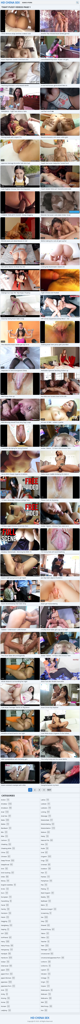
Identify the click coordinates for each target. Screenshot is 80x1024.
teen (44, 945)
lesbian (45, 804)
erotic (4, 889)
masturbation (48, 828)
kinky (4, 994)
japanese (6, 982)
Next (49, 790)
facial (4, 905)
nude (44, 848)
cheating (6, 844)
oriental (45, 864)
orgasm (46, 856)
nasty (44, 836)
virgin (45, 982)
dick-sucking (7, 873)
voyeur (45, 986)
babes (5, 824)
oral (44, 852)
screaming (46, 913)
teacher (45, 941)
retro (44, 905)
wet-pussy (46, 1006)
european (6, 897)
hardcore (6, 958)
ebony (5, 881)
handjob (6, 954)
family (5, 909)
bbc (4, 832)
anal (4, 812)
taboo (45, 933)
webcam (46, 994)
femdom (6, 913)
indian (5, 962)
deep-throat (7, 860)
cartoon (5, 840)
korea (5, 1002)
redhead (46, 901)
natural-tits (46, 840)
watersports (46, 990)
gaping (5, 929)
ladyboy (6, 1010)
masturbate (46, 820)
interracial (6, 966)
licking (45, 812)
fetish (5, 917)
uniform (45, 962)
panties (45, 877)
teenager (46, 950)
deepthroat (6, 864)
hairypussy (6, 950)
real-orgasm (47, 893)
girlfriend (6, 937)
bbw (4, 836)
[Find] (77, 2)
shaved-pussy (47, 929)
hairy (5, 941)
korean (5, 1006)
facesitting (6, 901)
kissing (5, 998)
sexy (44, 921)
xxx (44, 1010)
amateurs (6, 808)
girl (4, 933)
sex (44, 917)
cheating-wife (7, 848)
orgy (44, 860)
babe (5, 820)
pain (44, 873)
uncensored (47, 954)
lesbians (46, 808)
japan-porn (6, 974)
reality (45, 897)
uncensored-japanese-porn (52, 958)
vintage (45, 978)
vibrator (45, 974)
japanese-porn (8, 986)
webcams (46, 998)
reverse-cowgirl (48, 909)
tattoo (45, 937)
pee (44, 885)
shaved (45, 925)
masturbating (47, 824)
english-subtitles (8, 885)
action (5, 800)
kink (4, 990)
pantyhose (46, 881)
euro (4, 893)
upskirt (45, 970)
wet (44, 1002)
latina (45, 800)
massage (46, 816)
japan (5, 970)
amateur (6, 804)
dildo (4, 877)
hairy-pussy (7, 945)
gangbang (6, 925)
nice (44, 844)
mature (45, 832)
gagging (6, 921)
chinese (5, 856)
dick (4, 869)
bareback (6, 828)
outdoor (45, 869)
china (4, 852)
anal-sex (6, 816)
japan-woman (7, 978)
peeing (44, 889)
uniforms (45, 966)
